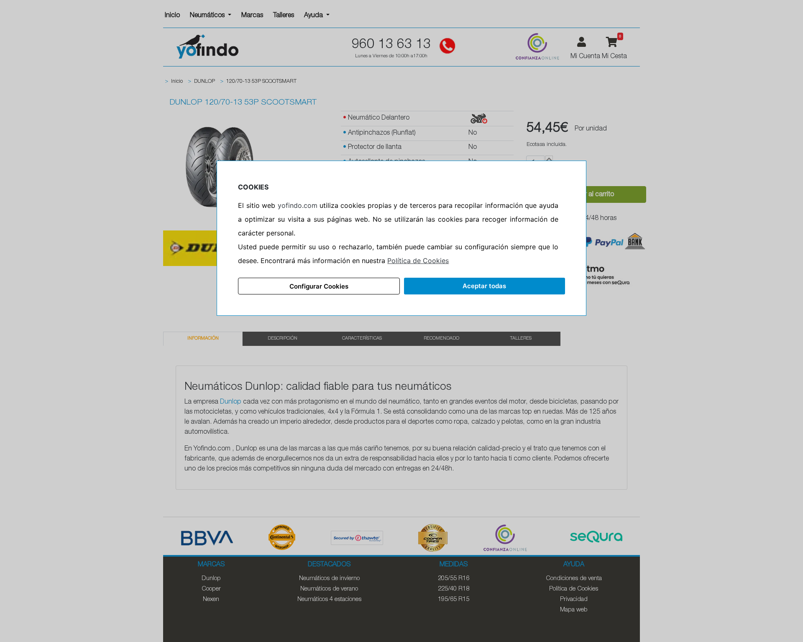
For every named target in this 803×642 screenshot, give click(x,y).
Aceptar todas (484, 286)
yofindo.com (297, 205)
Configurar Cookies (318, 286)
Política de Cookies (418, 260)
